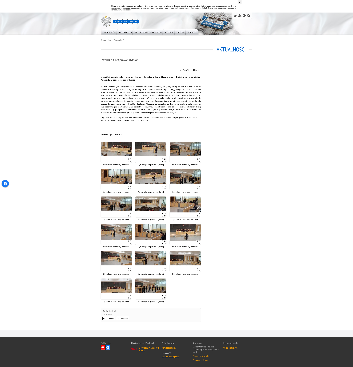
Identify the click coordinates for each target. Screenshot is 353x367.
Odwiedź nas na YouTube (103, 347)
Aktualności (120, 40)
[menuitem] (110, 32)
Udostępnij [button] (110, 318)
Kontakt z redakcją (169, 347)
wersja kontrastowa (230, 347)
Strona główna (107, 40)
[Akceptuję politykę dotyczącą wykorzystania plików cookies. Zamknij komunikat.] (240, 2)
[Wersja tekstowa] (244, 15)
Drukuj (197, 70)
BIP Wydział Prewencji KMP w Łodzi (149, 349)
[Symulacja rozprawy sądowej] (116, 152)
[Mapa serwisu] (239, 15)
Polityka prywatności (200, 359)
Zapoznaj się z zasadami (201, 356)
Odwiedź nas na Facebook (108, 347)
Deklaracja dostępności (170, 356)
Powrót (186, 70)
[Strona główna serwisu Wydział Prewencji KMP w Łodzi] (235, 15)
